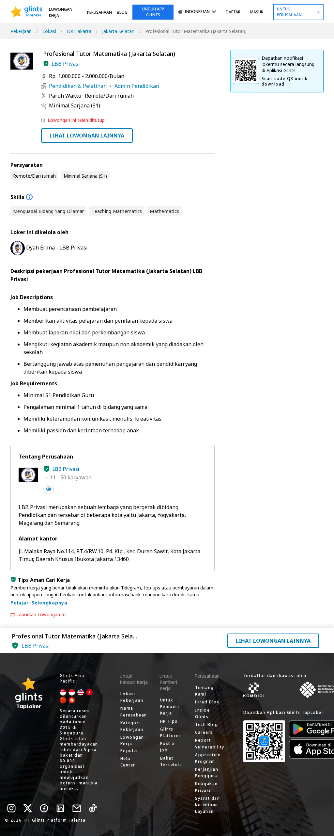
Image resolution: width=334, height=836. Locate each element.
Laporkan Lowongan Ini (41, 614)
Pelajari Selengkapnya (39, 603)
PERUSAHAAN (99, 12)
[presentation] (26, 12)
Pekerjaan (21, 31)
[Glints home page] (26, 12)
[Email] (76, 808)
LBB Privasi (66, 63)
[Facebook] (44, 808)
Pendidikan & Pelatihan (78, 85)
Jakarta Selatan (118, 31)
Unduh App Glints (153, 12)
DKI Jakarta (79, 31)
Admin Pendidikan (136, 85)
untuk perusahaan (289, 12)
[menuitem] (197, 12)
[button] (46, 64)
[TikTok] (92, 808)
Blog (122, 12)
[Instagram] (11, 808)
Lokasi (49, 31)
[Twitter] (27, 808)
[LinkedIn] (60, 808)
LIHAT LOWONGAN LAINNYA (87, 135)
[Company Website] (48, 489)
